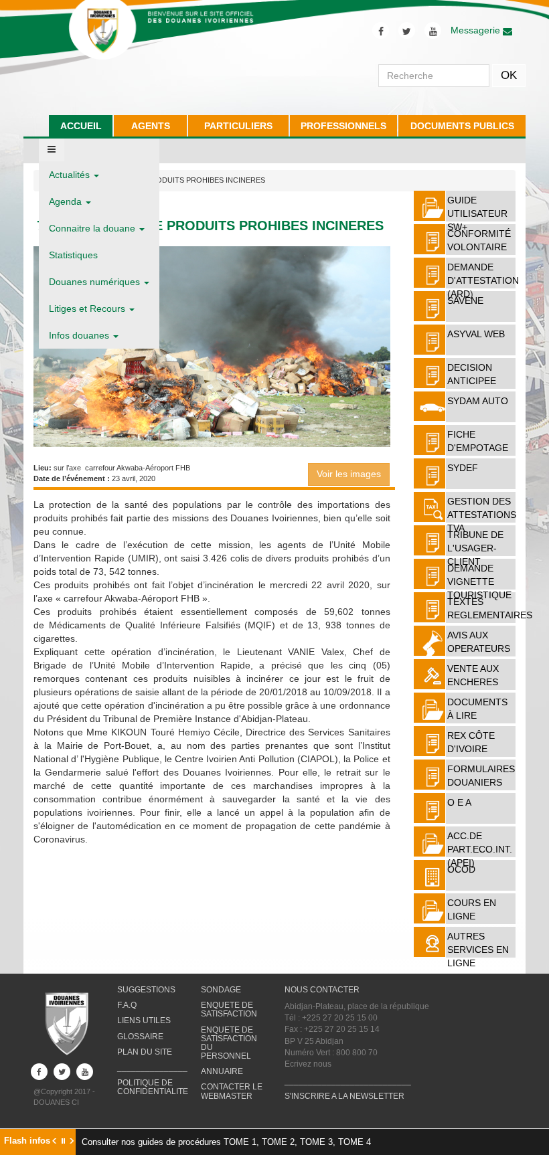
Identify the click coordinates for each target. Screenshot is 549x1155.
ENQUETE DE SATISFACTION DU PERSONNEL (229, 1043)
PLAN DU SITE (144, 1052)
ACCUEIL (81, 125)
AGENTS (150, 125)
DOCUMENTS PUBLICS (462, 125)
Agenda (66, 201)
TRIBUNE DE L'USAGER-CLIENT (475, 548)
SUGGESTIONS (146, 989)
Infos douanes (80, 335)
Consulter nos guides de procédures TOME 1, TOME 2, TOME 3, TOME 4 (226, 1142)
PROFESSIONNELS (343, 125)
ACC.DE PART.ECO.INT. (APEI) (479, 849)
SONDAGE (221, 989)
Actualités (70, 174)
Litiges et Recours (88, 308)
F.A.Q (127, 1005)
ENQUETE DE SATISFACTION (229, 1009)
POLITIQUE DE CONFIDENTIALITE (152, 1087)
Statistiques (73, 255)
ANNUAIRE (222, 1071)
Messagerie (477, 30)
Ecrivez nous (308, 1064)
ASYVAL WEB (476, 334)
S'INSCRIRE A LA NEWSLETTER (344, 1096)
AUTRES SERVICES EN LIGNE (478, 949)
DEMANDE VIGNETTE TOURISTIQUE (479, 581)
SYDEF (462, 467)
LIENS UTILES (144, 1020)
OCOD (461, 869)
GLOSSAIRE (140, 1036)
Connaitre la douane (93, 228)
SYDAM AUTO (477, 400)
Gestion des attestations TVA (481, 514)
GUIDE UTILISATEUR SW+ (477, 213)
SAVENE (465, 300)
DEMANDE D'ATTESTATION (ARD (483, 280)
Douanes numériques (96, 281)
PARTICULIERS (238, 125)
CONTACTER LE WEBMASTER (231, 1091)
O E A (459, 802)
